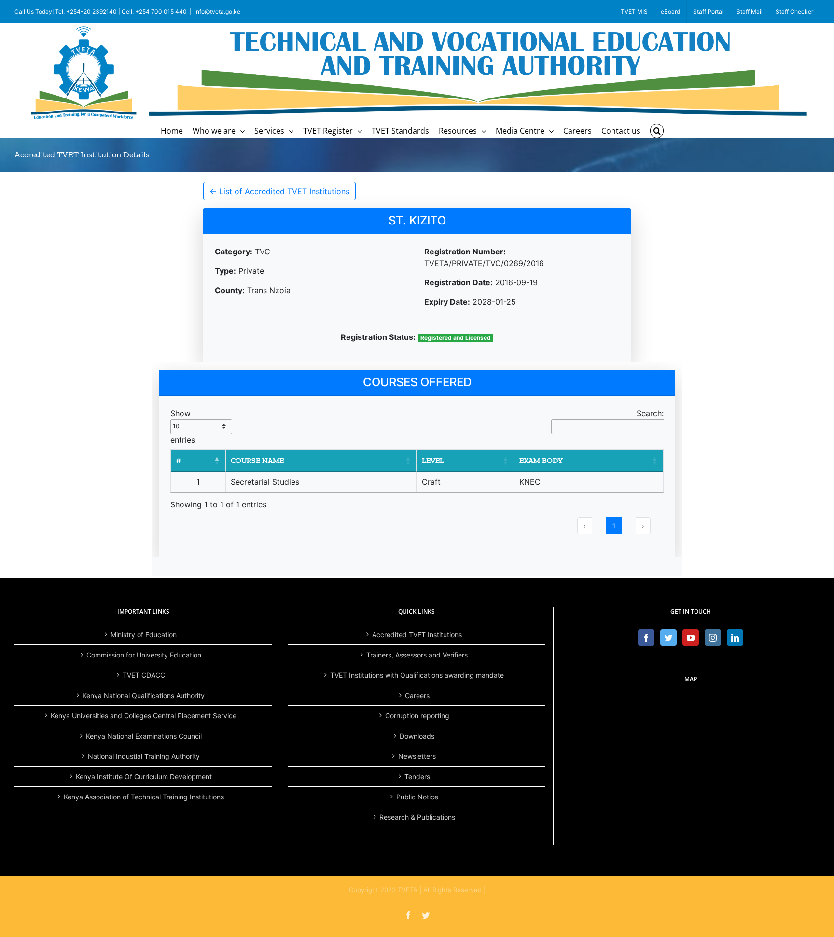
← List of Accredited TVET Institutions (279, 191)
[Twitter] (668, 637)
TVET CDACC (144, 675)
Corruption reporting (417, 716)
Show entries (182, 426)
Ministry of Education (144, 634)
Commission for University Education (143, 655)
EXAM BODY (541, 460)
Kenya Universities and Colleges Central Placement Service (143, 716)
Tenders (417, 776)
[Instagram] (713, 637)
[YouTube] (690, 637)
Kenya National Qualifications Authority (144, 695)
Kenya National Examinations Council (144, 736)
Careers (417, 695)
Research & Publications (417, 817)
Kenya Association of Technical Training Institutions (144, 797)
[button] (657, 131)
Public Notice (417, 797)
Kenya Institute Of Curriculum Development (144, 776)
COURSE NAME (257, 460)
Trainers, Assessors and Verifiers (417, 655)
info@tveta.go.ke (217, 11)
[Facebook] (646, 637)
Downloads (417, 736)
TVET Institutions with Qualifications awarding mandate (417, 675)
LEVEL (433, 460)
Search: (650, 413)
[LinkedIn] (735, 637)
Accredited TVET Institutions (417, 634)
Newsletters (417, 756)
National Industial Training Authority (144, 756)
